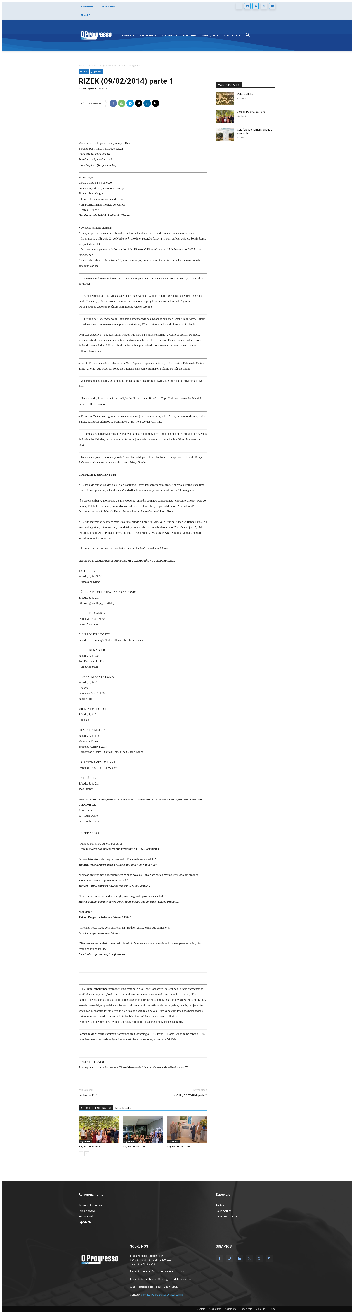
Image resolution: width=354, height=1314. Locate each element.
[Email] (155, 103)
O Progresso (89, 88)
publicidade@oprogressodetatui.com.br (168, 1279)
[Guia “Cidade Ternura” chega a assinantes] (225, 134)
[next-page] (86, 1153)
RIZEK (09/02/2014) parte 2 (190, 1095)
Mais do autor (123, 1108)
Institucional (86, 1216)
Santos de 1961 (88, 1095)
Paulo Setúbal (224, 1211)
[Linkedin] (255, 6)
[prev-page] (81, 1153)
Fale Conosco (87, 1211)
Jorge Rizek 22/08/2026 (91, 1146)
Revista (220, 1205)
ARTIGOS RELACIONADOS (96, 1108)
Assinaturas (215, 1308)
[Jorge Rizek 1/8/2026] (187, 1129)
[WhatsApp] (121, 103)
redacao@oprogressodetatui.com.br (163, 1271)
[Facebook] (239, 6)
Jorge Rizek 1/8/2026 (178, 1146)
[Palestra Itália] (225, 98)
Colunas (92, 65)
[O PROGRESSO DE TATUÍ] (96, 35)
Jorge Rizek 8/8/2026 (134, 1146)
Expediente (85, 1222)
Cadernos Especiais (227, 1216)
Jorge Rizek (105, 65)
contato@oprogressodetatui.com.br (162, 1294)
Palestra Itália (245, 94)
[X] (264, 6)
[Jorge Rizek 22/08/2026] (99, 1129)
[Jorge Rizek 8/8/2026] (143, 1129)
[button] (247, 35)
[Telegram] (130, 103)
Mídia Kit (260, 1308)
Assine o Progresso (90, 1205)
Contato (201, 1308)
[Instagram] (247, 6)
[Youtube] (272, 6)
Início (81, 65)
